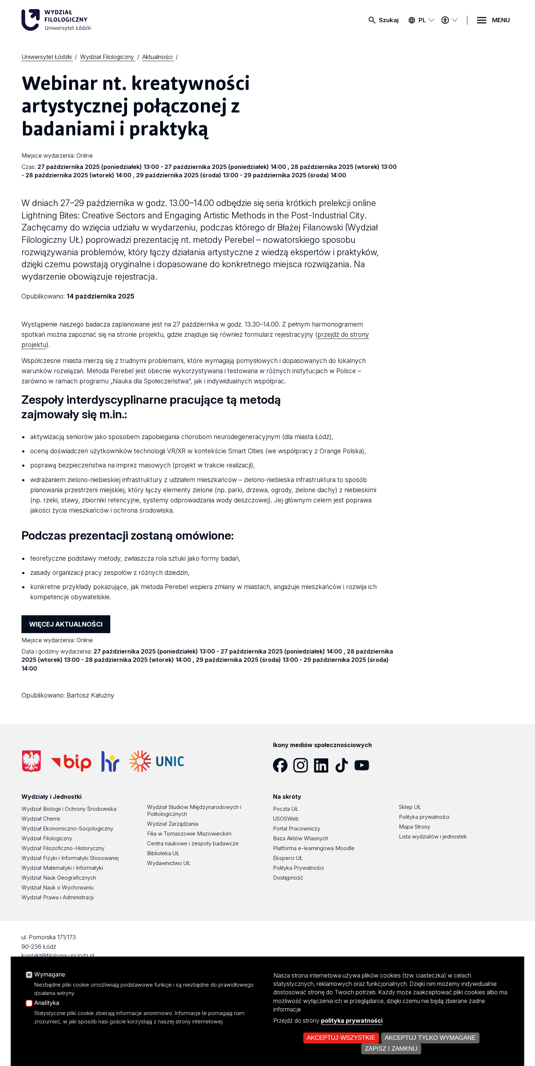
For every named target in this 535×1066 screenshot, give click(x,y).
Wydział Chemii (40, 818)
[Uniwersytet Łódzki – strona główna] (76, 20)
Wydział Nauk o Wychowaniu (57, 887)
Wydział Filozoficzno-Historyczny (62, 848)
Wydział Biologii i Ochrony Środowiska (68, 808)
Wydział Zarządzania (172, 823)
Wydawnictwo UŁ (168, 863)
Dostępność (288, 877)
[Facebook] (283, 765)
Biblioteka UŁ (163, 853)
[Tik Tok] (344, 765)
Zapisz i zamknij (391, 1048)
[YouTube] (364, 765)
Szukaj (389, 20)
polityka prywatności (352, 1020)
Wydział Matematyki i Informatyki (62, 867)
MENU (501, 20)
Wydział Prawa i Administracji (57, 897)
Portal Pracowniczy (296, 828)
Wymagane (49, 974)
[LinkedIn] (324, 765)
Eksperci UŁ (288, 857)
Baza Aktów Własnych (300, 838)
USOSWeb (286, 818)
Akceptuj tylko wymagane (430, 1037)
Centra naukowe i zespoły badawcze (193, 843)
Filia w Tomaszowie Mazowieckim (189, 833)
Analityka (46, 1003)
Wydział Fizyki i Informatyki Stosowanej (70, 857)
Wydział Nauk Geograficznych (58, 877)
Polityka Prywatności (298, 867)
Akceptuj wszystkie (341, 1037)
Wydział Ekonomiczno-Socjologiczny (67, 828)
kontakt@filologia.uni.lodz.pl (57, 955)
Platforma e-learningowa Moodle (313, 848)
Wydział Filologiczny (46, 838)
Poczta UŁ (285, 808)
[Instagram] (303, 765)
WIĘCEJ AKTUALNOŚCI (66, 624)
